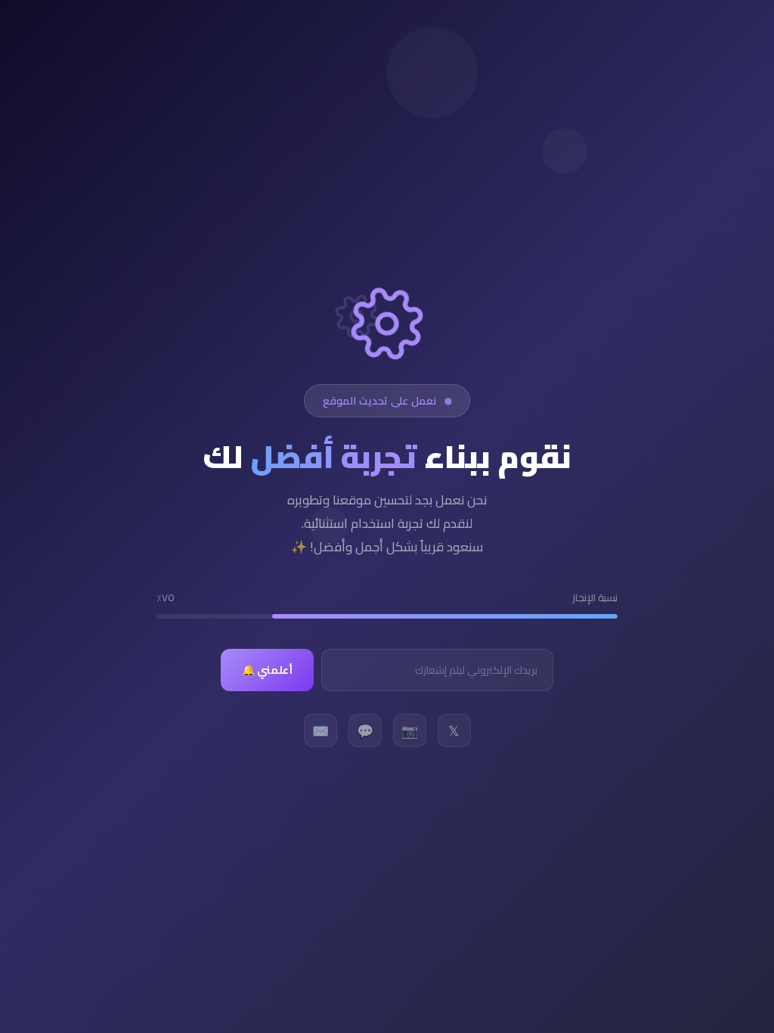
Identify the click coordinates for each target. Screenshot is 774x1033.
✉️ (320, 730)
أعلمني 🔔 (267, 670)
